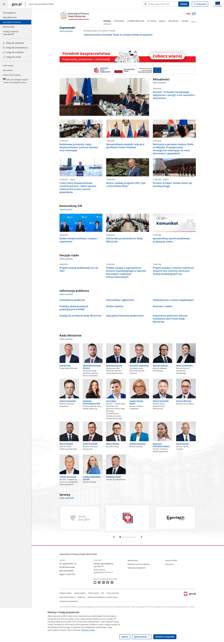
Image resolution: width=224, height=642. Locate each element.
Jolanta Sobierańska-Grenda (92, 477)
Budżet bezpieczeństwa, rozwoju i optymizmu (79, 240)
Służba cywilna (80, 593)
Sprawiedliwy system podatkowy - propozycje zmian (172, 240)
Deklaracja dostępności (137, 568)
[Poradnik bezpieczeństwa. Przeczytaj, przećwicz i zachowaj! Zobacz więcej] (128, 56)
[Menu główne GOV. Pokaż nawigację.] (4, 4)
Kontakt (185, 21)
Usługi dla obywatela (14, 43)
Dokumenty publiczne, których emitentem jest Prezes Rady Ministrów (170, 318)
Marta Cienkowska (184, 365)
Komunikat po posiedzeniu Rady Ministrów (124, 240)
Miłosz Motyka (112, 443)
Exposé (162, 21)
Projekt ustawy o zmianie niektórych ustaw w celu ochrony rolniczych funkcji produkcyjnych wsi (173, 270)
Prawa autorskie (112, 593)
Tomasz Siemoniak (68, 476)
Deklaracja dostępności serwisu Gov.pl (103, 597)
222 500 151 (99, 566)
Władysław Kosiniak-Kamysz (92, 366)
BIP (102, 593)
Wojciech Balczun (160, 365)
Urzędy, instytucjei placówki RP (11, 33)
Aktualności (173, 21)
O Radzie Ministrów (135, 21)
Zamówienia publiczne (72, 300)
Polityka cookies (66, 593)
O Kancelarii (119, 21)
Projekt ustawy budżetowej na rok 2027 (79, 269)
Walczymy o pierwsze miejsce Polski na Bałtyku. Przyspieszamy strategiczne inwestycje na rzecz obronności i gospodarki (173, 149)
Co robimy (151, 21)
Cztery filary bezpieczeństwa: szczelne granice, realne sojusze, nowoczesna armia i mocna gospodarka (78, 188)
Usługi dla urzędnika (14, 52)
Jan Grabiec (111, 401)
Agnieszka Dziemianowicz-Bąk (91, 402)
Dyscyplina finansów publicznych (125, 315)
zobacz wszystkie (66, 31)
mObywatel (201, 5)
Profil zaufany (8, 65)
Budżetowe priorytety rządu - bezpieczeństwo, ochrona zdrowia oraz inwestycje (79, 147)
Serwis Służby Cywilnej (12, 75)
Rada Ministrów (10, 17)
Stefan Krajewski (90, 443)
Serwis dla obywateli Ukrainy (15, 81)
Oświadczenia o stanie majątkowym (173, 300)
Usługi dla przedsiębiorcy (16, 47)
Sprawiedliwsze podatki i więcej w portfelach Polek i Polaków (125, 146)
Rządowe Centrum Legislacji (139, 564)
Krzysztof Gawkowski (139, 365)
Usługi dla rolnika (13, 57)
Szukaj (183, 4)
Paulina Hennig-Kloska (136, 402)
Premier (107, 21)
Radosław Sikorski (114, 365)
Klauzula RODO (171, 560)
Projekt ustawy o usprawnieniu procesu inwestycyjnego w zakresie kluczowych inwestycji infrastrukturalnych (126, 272)
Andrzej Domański (68, 401)
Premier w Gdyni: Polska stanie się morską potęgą (172, 185)
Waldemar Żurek (113, 476)
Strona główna (12, 12)
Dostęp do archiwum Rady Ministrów (80, 315)
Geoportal (81, 597)
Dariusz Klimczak (183, 401)
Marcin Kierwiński (161, 401)
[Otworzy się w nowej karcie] (95, 582)
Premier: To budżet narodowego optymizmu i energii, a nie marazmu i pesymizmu (174, 95)
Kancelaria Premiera (12, 22)
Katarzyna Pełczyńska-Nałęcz (161, 444)
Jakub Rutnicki (182, 443)
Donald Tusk (65, 365)
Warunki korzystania (67, 597)
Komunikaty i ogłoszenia (120, 300)
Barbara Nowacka (137, 443)
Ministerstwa (8, 26)
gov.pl (192, 597)
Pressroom (169, 564)
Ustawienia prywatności (69, 601)
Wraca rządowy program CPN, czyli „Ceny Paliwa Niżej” (125, 185)
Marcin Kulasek (66, 443)
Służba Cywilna (114, 306)
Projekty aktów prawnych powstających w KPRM (74, 308)
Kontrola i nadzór (163, 306)
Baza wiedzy (7, 70)
